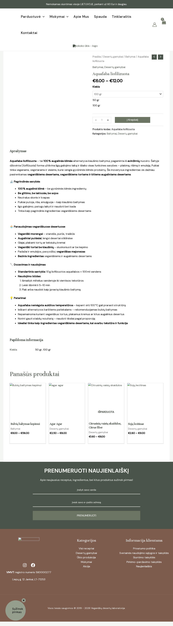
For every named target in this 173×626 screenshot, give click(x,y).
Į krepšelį (132, 120)
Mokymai (86, 562)
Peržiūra (28, 415)
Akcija (86, 566)
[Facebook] (8, 22)
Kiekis (96, 86)
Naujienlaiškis (144, 566)
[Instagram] (9, 27)
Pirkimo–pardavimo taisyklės (144, 562)
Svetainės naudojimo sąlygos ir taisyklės (144, 553)
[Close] (24, 600)
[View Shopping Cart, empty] (163, 24)
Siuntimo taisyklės (144, 557)
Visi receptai (86, 548)
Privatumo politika (144, 548)
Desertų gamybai (113, 56)
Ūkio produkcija (86, 557)
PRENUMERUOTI (86, 515)
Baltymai (130, 56)
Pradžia (97, 56)
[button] (43, 16)
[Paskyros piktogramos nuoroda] (154, 24)
